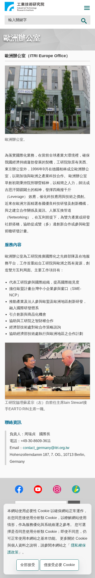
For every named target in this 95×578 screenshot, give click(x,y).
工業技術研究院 (24, 6)
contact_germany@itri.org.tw (46, 448)
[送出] (83, 20)
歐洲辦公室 (21, 38)
